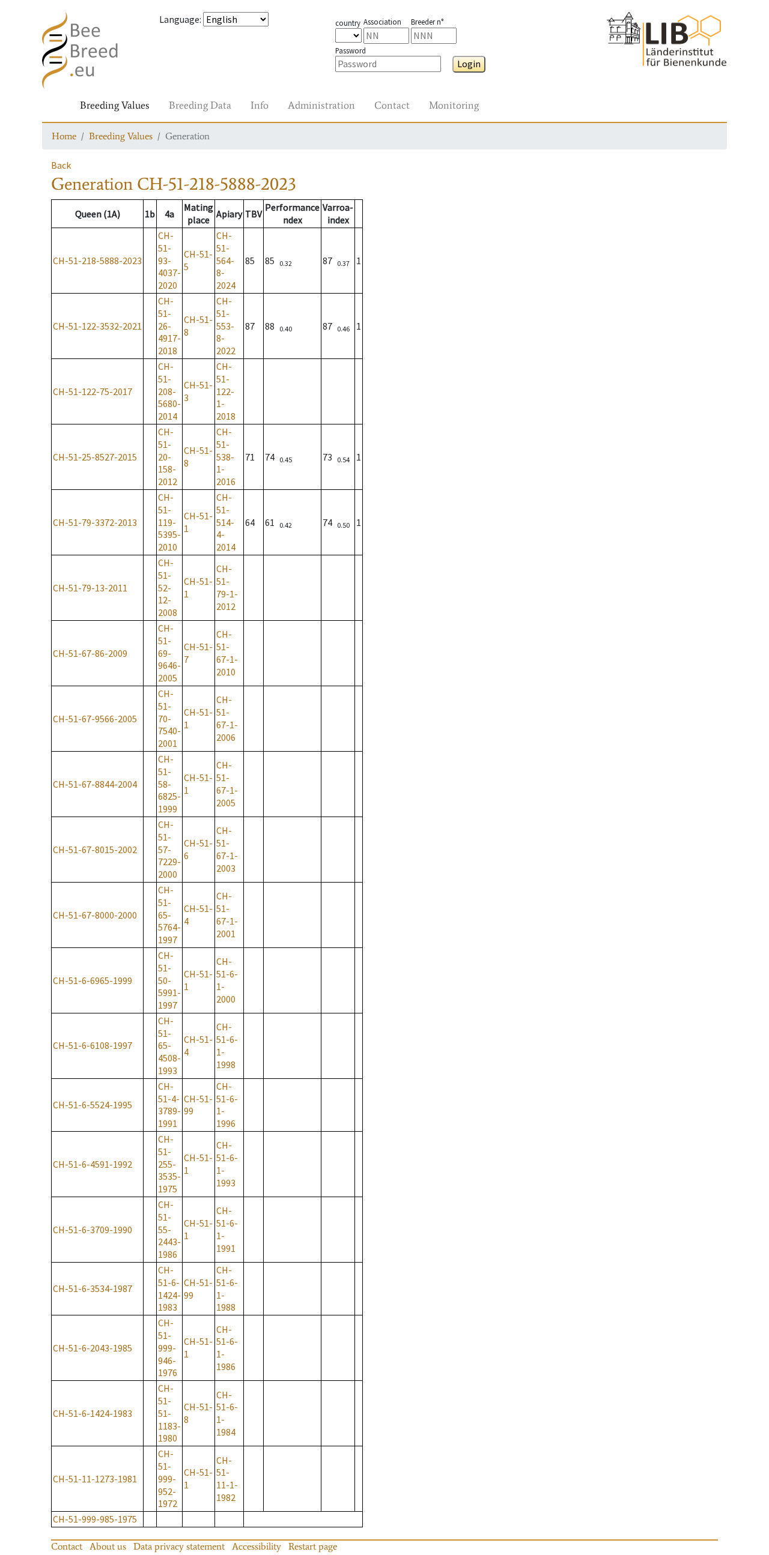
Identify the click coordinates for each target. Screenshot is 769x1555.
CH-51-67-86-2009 (90, 653)
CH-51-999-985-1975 (95, 1519)
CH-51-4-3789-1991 (169, 1104)
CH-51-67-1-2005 (227, 783)
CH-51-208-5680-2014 (169, 391)
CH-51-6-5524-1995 (92, 1105)
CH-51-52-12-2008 (167, 587)
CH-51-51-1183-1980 (169, 1413)
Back (61, 165)
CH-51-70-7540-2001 (169, 718)
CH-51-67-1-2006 (227, 718)
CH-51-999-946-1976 (167, 1347)
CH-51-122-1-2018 (226, 391)
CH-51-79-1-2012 (227, 587)
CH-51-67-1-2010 (227, 652)
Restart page (312, 1546)
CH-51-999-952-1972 (167, 1478)
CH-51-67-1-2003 (227, 849)
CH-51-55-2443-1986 (169, 1229)
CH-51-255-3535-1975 (169, 1164)
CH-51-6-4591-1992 (92, 1164)
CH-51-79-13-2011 (90, 588)
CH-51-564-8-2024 (226, 260)
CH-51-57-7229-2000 (169, 849)
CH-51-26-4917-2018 (169, 326)
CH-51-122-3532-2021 (97, 326)
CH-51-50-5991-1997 (169, 980)
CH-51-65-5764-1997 (169, 915)
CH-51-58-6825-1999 (169, 784)
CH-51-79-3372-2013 (95, 522)
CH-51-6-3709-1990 (92, 1230)
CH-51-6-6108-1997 (92, 1045)
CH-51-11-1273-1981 (95, 1479)
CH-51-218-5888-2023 (97, 261)
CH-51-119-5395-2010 (169, 522)
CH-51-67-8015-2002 (95, 850)
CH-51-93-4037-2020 (169, 260)
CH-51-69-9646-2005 (169, 653)
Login (469, 64)
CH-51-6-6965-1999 (92, 980)
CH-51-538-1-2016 (226, 457)
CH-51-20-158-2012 (167, 457)
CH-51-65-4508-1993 (169, 1045)
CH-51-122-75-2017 (92, 391)
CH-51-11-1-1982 (227, 1478)
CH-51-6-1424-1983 (169, 1288)
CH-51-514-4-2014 (226, 522)
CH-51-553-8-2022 (226, 326)
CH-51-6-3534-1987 (92, 1288)
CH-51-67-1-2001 (227, 914)
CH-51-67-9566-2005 (95, 719)
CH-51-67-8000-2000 (95, 915)
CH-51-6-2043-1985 (92, 1348)
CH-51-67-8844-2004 (95, 784)
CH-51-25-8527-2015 (95, 457)
